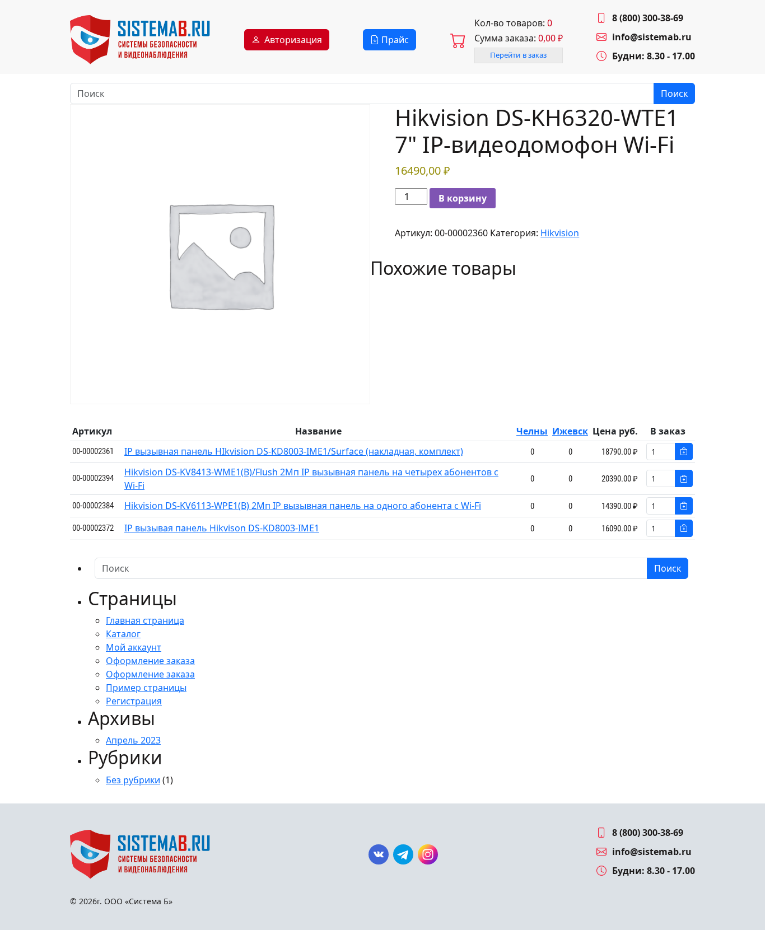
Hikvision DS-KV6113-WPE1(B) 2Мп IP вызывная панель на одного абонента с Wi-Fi (302, 505)
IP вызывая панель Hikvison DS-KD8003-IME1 (221, 528)
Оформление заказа (150, 661)
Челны (532, 431)
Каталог (123, 634)
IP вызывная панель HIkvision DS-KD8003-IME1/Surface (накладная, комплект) (293, 451)
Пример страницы (146, 687)
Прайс (394, 40)
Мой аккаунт (133, 647)
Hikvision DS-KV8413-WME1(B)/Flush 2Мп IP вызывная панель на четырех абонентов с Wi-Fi (311, 479)
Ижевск (570, 431)
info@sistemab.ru (652, 37)
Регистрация (134, 701)
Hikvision (559, 233)
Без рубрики (133, 780)
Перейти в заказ (518, 55)
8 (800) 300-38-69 (647, 18)
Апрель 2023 (133, 740)
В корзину (463, 198)
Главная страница (145, 620)
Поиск (674, 93)
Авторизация (293, 40)
